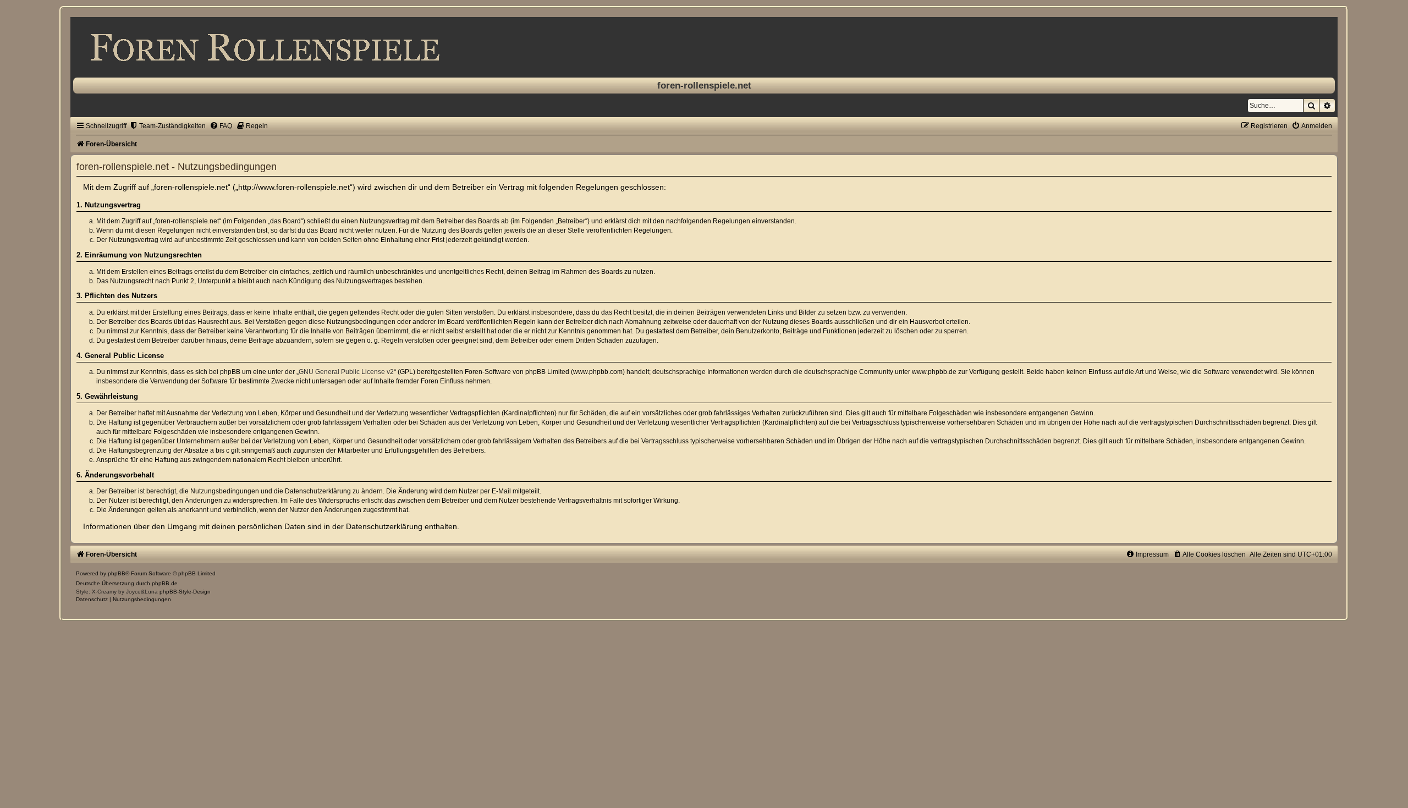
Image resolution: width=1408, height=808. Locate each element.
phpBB (116, 573)
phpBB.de (165, 583)
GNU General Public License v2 (346, 372)
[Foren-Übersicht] (704, 47)
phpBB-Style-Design (185, 592)
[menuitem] (167, 126)
